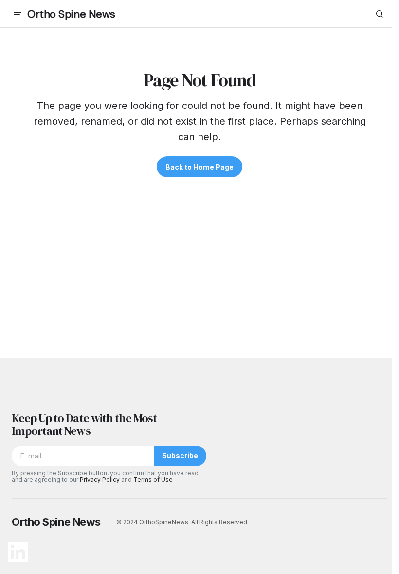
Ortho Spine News (71, 14)
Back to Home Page (199, 167)
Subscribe (180, 455)
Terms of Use (153, 479)
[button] (17, 13)
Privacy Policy (100, 479)
